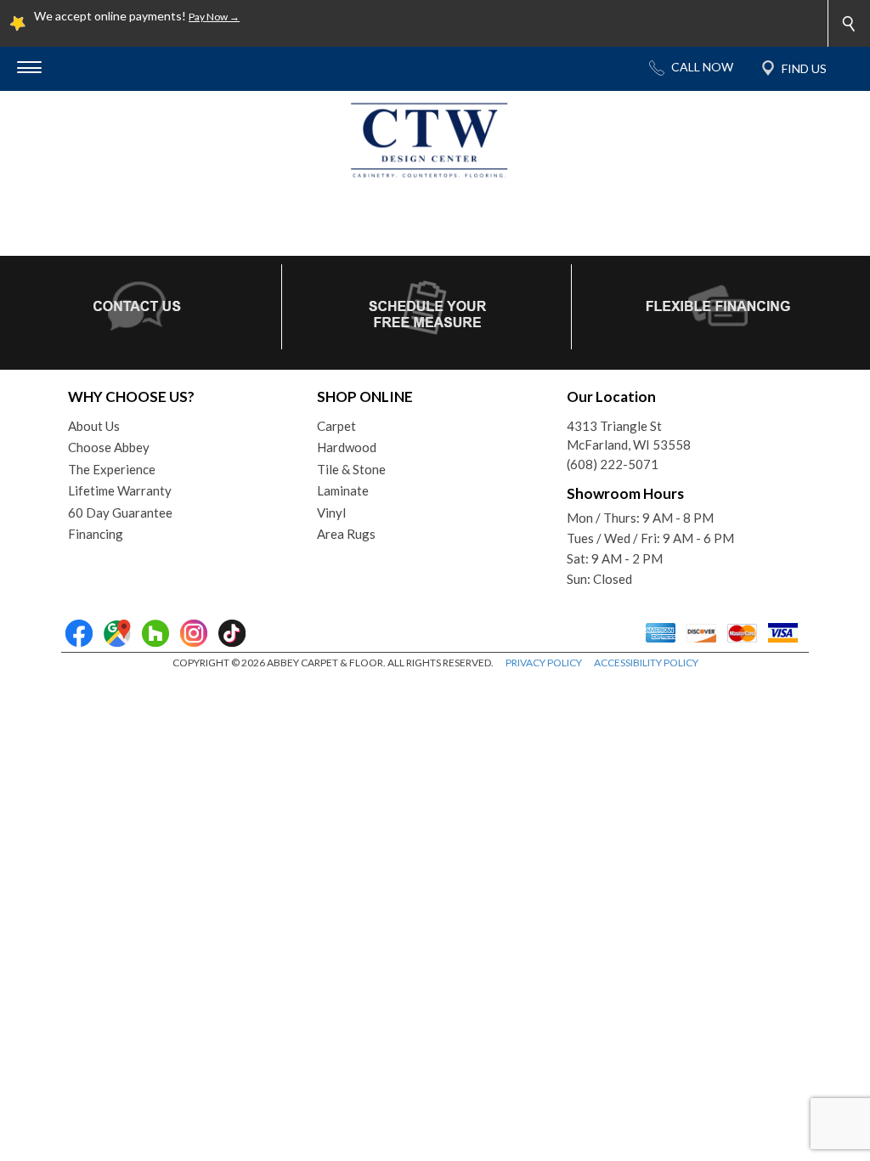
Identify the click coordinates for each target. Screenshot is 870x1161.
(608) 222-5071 (612, 464)
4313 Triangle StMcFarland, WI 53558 (629, 435)
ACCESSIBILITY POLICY (646, 662)
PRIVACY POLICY (544, 662)
